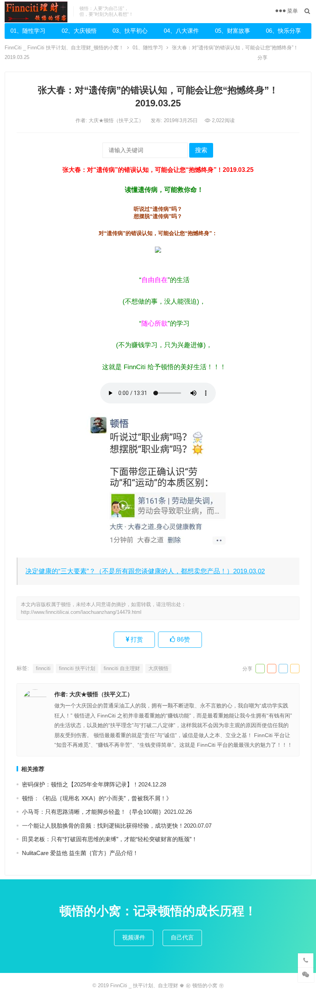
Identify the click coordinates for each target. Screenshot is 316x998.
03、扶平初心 (130, 30)
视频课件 (133, 937)
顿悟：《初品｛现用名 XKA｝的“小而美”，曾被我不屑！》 (97, 798)
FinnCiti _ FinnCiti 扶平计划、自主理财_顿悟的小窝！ (64, 47)
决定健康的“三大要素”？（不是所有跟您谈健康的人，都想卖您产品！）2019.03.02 (145, 571)
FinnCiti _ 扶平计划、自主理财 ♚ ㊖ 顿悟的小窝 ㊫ (167, 985)
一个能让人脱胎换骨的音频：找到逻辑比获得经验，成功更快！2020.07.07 (117, 825)
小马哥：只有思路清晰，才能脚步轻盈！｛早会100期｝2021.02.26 (107, 811)
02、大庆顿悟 (79, 30)
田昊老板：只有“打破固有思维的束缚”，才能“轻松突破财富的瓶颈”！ (109, 839)
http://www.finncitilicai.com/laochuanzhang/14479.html (81, 612)
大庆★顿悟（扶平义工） (117, 120)
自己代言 (182, 937)
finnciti (43, 668)
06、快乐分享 (283, 30)
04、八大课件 (181, 30)
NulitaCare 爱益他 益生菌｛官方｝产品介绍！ (80, 853)
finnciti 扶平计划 (77, 668)
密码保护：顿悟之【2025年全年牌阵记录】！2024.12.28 (94, 784)
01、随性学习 (27, 30)
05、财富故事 (232, 30)
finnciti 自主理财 (122, 668)
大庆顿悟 (158, 668)
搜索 (201, 150)
